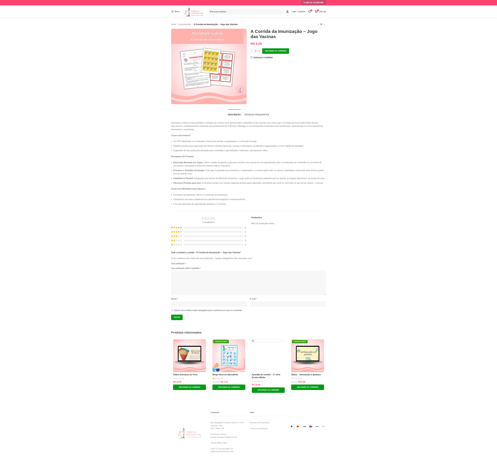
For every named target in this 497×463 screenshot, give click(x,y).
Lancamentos (185, 24)
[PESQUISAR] (280, 12)
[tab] (234, 113)
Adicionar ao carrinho (276, 51)
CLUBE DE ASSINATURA (313, 3)
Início (173, 24)
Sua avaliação (178, 264)
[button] (189, 387)
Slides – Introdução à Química (306, 374)
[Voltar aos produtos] (321, 24)
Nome (174, 299)
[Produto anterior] (318, 24)
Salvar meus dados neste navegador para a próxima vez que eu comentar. (208, 310)
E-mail (253, 299)
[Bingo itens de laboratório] (228, 355)
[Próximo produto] (324, 24)
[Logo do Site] (194, 11)
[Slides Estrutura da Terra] (189, 355)
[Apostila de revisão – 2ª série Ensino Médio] (268, 355)
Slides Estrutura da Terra (185, 374)
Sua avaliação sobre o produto (186, 268)
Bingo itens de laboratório (225, 374)
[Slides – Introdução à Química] (307, 355)
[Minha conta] (287, 11)
